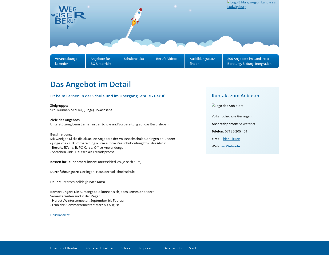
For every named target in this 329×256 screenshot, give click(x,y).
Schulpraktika (134, 58)
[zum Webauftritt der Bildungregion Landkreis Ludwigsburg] (253, 6)
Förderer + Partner (100, 248)
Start (192, 248)
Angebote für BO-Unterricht (101, 61)
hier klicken (231, 138)
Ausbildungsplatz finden (202, 61)
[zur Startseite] (68, 28)
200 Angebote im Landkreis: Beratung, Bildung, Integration (249, 61)
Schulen (126, 248)
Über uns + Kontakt (64, 248)
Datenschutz (173, 248)
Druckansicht (59, 215)
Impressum (148, 248)
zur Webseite (230, 146)
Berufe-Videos (166, 58)
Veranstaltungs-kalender (66, 61)
